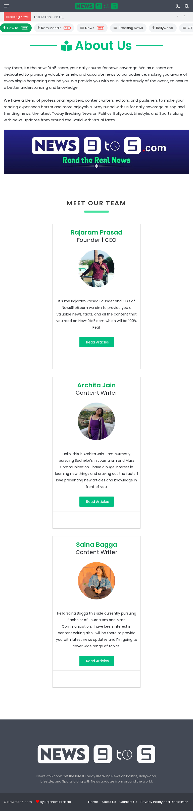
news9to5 (47, 67)
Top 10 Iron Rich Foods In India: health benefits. (71, 16)
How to (17, 27)
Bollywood (164, 27)
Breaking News (131, 27)
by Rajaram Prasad (55, 801)
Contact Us (128, 801)
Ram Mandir (55, 27)
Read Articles (97, 342)
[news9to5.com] (96, 6)
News (94, 27)
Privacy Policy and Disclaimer (164, 801)
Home (93, 801)
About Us (109, 801)
